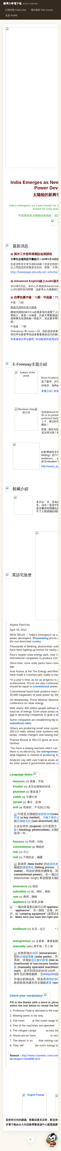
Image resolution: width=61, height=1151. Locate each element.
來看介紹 (46, 391)
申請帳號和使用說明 (47, 339)
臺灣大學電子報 (20, 3)
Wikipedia (49, 974)
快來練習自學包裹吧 (22, 339)
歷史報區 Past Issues (42, 9)
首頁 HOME (11, 15)
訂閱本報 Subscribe (15, 9)
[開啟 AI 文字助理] (51, 1140)
